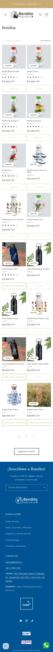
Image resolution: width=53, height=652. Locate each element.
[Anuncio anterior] (5, 4)
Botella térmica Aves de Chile (12, 220)
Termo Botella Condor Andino (38, 364)
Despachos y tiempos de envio (18, 533)
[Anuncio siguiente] (48, 4)
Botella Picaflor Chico (35, 220)
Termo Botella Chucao (10, 318)
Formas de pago (12, 540)
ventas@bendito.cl (13, 562)
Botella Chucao (32, 71)
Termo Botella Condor (10, 269)
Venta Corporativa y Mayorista (18, 527)
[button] (5, 15)
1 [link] (19, 435)
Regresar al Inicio (26, 451)
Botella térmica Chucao (35, 410)
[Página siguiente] (34, 436)
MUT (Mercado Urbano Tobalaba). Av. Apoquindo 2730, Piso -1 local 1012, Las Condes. (25, 577)
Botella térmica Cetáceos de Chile (37, 171)
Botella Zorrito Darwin (10, 121)
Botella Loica (7, 170)
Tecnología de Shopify (32, 650)
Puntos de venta (12, 521)
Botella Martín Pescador (10, 71)
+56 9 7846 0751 (13, 568)
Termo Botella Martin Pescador (38, 269)
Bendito (21, 650)
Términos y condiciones (15, 546)
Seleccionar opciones (14, 286)
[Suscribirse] (44, 487)
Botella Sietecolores (34, 121)
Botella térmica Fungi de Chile (38, 318)
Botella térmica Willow (10, 410)
